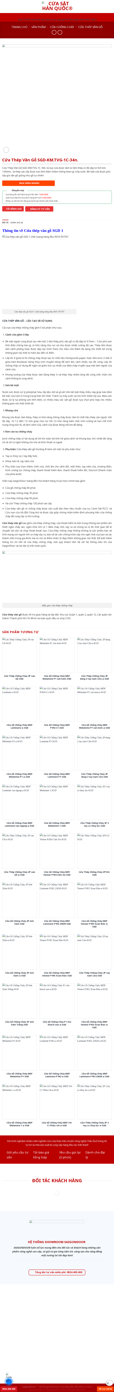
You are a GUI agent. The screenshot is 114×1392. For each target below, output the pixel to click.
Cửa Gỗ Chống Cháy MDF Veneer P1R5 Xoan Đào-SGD (57, 974)
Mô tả (5, 222)
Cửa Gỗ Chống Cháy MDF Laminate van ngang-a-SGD (19, 824)
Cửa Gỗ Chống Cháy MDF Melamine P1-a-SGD (20, 775)
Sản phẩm (38, 27)
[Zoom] (6, 150)
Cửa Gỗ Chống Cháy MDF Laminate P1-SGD (57, 775)
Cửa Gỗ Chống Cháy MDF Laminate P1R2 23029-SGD (57, 922)
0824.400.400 (8, 1388)
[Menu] (4, 6)
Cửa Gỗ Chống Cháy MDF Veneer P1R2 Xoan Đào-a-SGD (94, 1025)
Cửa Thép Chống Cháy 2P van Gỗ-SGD (19, 677)
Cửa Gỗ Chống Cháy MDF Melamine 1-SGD (57, 824)
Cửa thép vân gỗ (90, 27)
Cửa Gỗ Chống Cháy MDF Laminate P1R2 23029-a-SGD (94, 1075)
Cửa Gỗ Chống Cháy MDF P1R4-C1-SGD (57, 726)
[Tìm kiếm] (110, 6)
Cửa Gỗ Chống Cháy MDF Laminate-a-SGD (20, 726)
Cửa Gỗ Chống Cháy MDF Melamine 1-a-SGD (20, 1124)
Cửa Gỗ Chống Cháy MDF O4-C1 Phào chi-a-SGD (57, 1124)
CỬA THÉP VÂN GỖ (13, 320)
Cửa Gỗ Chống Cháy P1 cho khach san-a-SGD (57, 1023)
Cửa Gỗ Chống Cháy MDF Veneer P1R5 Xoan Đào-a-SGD (94, 924)
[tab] (5, 223)
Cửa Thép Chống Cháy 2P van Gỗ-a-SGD (19, 873)
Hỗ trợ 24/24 (105, 1388)
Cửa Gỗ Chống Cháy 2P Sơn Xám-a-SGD (19, 974)
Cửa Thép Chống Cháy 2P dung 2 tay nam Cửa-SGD (94, 775)
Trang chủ (19, 27)
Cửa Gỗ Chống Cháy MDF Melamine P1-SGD (20, 1075)
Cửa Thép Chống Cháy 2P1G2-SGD (94, 873)
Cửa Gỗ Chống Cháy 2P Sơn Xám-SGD (19, 922)
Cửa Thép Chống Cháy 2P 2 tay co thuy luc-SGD (94, 824)
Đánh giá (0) (17, 222)
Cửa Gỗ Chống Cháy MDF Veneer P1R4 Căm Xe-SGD (57, 873)
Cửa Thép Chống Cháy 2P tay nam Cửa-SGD (94, 974)
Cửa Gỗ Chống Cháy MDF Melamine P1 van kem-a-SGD (94, 726)
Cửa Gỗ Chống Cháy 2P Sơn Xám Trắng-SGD (19, 1023)
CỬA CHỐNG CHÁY (62, 27)
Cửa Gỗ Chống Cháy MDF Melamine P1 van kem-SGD (57, 677)
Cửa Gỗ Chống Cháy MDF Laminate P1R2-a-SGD (57, 1075)
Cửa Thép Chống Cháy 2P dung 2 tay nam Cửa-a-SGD (94, 677)
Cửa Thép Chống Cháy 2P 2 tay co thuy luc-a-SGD (94, 1124)
